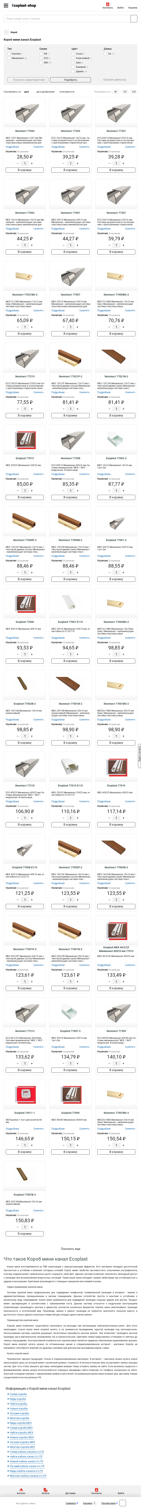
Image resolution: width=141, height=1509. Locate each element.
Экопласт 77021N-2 (116, 376)
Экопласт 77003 (25, 130)
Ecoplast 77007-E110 (70, 621)
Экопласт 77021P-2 (70, 376)
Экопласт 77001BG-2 (116, 703)
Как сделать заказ (25, 1503)
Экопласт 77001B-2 (70, 703)
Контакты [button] (108, 7)
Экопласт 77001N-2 (70, 949)
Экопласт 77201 (116, 130)
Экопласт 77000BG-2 (116, 294)
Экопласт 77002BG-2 (116, 621)
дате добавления (46, 92)
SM (46, 53)
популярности (66, 92)
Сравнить (71, 1503)
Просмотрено (108, 1503)
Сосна (80, 53)
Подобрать (70, 79)
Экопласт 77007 (70, 294)
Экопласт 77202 (70, 130)
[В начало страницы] (123, 1503)
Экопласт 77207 (116, 212)
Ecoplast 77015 (25, 458)
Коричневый (83, 58)
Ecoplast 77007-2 (70, 1031)
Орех (79, 62)
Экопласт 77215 (25, 376)
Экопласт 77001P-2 (25, 949)
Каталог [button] (21, 1493)
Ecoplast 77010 (116, 785)
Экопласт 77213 (25, 1031)
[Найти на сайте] (134, 18)
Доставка (70, 1493)
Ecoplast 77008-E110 (24, 867)
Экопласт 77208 (70, 458)
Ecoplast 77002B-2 (25, 703)
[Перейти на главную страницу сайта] (27, 5)
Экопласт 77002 (25, 212)
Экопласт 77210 (25, 785)
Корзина (132, 7)
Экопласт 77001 (70, 212)
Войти (121, 7)
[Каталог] (6, 5)
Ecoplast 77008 (25, 621)
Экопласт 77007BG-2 (116, 1112)
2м (111, 53)
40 (115, 92)
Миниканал (19, 58)
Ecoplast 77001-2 (116, 540)
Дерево (81, 71)
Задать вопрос (139, 754)
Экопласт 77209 (116, 1031)
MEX (48, 62)
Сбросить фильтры (114, 79)
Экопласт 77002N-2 (116, 867)
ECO (47, 58)
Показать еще (70, 1249)
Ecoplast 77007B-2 (25, 1194)
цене (26, 92)
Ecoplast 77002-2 (116, 458)
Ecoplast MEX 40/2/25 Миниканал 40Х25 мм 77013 (116, 949)
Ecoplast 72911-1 (25, 1112)
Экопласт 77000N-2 (70, 540)
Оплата (45, 1493)
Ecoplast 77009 (70, 1112)
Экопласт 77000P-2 (25, 540)
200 (134, 92)
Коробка (17, 53)
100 (125, 92)
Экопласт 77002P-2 (70, 867)
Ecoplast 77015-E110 (70, 785)
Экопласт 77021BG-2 (24, 294)
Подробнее (12, 146)
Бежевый (82, 67)
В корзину (25, 170)
